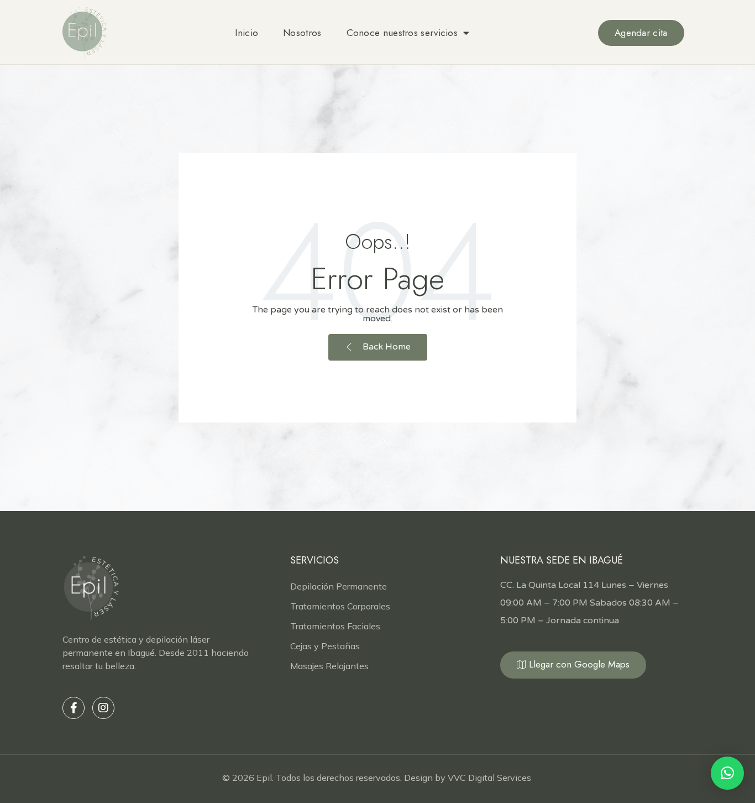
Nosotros (302, 32)
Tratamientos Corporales (340, 606)
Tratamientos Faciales (335, 626)
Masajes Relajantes (329, 665)
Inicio (246, 32)
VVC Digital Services (490, 777)
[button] (727, 773)
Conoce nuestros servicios (402, 32)
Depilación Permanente (338, 586)
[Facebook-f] (73, 708)
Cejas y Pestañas (325, 645)
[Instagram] (103, 708)
